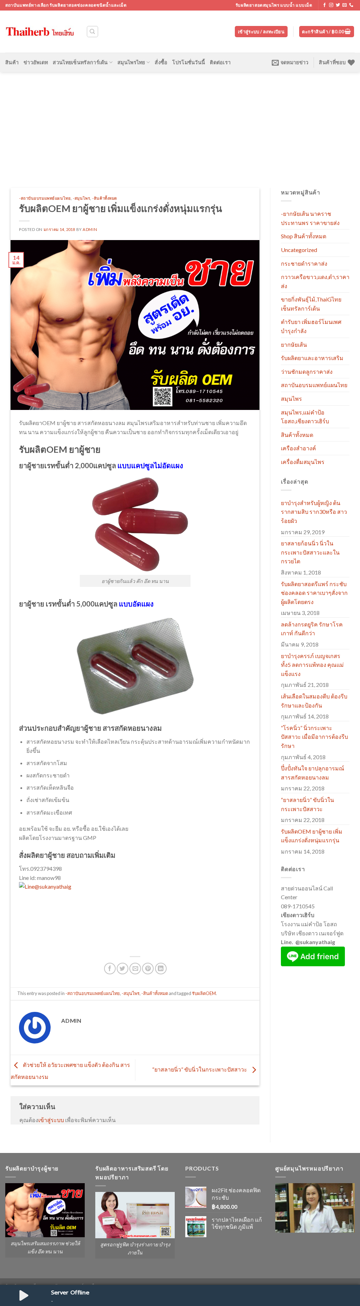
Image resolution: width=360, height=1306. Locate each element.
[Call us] (351, 5)
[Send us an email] (344, 5)
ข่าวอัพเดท (36, 62)
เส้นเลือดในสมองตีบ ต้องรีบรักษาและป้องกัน (314, 701)
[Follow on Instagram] (331, 5)
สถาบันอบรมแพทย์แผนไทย (314, 385)
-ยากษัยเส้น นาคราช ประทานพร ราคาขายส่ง (310, 218)
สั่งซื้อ (161, 62)
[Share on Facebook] (110, 968)
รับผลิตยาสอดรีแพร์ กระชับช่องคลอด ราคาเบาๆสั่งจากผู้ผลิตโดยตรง (314, 593)
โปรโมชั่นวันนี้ (188, 62)
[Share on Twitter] (122, 968)
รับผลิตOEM (204, 993)
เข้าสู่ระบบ (51, 1119)
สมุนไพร (291, 398)
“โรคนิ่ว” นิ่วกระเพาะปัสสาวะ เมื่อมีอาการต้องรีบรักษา (314, 736)
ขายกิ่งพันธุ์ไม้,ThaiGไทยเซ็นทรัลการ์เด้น (311, 304)
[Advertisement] (180, 124)
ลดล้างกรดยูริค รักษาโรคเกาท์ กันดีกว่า (312, 629)
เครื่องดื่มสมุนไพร (302, 461)
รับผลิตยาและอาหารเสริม (312, 357)
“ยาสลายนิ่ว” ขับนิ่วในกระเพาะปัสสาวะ (200, 1069)
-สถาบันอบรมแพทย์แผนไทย (45, 198)
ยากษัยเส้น (294, 344)
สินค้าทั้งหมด (297, 434)
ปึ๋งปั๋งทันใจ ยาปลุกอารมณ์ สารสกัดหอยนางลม (312, 773)
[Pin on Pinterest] (148, 968)
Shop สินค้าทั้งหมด (303, 236)
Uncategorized (299, 249)
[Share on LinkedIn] (161, 968)
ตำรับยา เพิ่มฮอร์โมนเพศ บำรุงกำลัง (311, 326)
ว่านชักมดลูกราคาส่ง (307, 371)
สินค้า (12, 62)
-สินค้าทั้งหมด (104, 198)
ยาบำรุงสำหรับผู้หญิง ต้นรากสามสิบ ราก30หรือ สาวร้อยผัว (314, 511)
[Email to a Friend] (135, 968)
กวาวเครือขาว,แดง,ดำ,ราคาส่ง (315, 281)
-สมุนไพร (81, 198)
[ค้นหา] (92, 31)
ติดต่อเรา (220, 62)
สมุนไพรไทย (131, 62)
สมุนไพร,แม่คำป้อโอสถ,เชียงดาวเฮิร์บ (305, 417)
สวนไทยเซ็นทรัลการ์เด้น (80, 62)
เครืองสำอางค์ (298, 448)
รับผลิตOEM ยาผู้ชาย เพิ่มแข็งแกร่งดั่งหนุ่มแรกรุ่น (311, 836)
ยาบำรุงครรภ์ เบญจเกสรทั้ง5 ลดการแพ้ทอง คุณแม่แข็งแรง (312, 664)
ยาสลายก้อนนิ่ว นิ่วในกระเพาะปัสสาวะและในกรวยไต (310, 552)
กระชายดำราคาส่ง (304, 263)
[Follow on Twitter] (338, 5)
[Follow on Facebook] (324, 5)
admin (90, 229)
